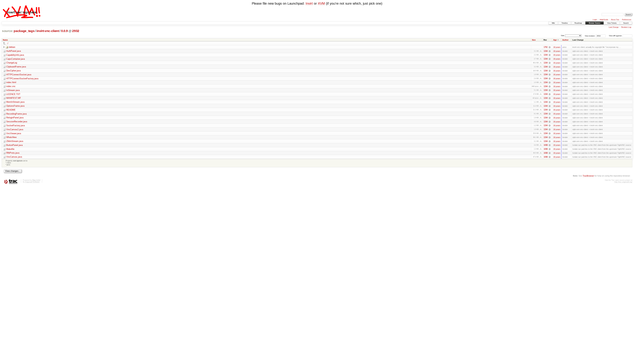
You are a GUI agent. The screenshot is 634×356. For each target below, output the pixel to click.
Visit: (562, 35)
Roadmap (578, 23)
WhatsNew (11, 137)
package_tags (24, 31)
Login (595, 19)
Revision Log (626, 27)
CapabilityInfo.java (15, 55)
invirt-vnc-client (47, 31)
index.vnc (11, 86)
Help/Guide (604, 19)
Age (555, 40)
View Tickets (611, 23)
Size (534, 40)
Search (626, 23)
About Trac (615, 19)
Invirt (309, 3)
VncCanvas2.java (14, 129)
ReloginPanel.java (14, 117)
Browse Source (594, 23)
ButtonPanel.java (14, 145)
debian (12, 47)
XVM (321, 3)
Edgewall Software (32, 182)
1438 (545, 145)
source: (7, 31)
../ (7, 43)
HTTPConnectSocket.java (18, 74)
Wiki (553, 23)
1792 (545, 47)
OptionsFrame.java (15, 106)
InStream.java (13, 90)
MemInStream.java (15, 102)
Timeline (565, 23)
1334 (545, 51)
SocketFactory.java (15, 125)
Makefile (10, 149)
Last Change (614, 27)
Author (565, 40)
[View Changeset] (549, 47)
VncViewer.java (13, 133)
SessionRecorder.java (16, 121)
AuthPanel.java (13, 51)
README (11, 110)
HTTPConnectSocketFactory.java (22, 78)
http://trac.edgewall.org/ (623, 182)
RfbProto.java (12, 153)
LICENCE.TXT (13, 94)
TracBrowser (588, 176)
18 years (556, 47)
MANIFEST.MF (13, 98)
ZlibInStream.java (14, 141)
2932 (75, 31)
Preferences (626, 19)
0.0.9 (64, 31)
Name (5, 40)
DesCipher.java (13, 70)
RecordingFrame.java (16, 114)
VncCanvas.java (14, 157)
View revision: (590, 36)
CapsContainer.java (15, 59)
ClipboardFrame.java (16, 66)
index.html (11, 82)
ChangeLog (11, 62)
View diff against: (615, 36)
